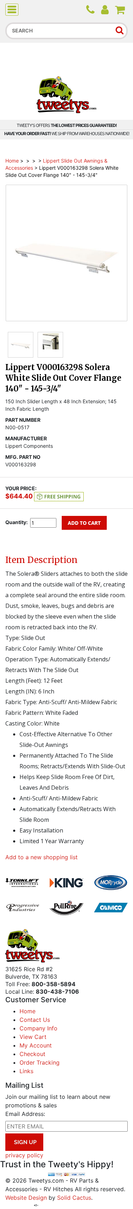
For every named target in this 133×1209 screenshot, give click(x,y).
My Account (36, 1045)
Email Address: (25, 1113)
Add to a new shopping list (41, 857)
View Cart (33, 1036)
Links (26, 1071)
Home (12, 161)
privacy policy (24, 1155)
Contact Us (35, 1019)
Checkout (32, 1053)
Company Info (38, 1028)
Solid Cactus (74, 1197)
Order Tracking (40, 1062)
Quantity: (16, 522)
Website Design (26, 1197)
